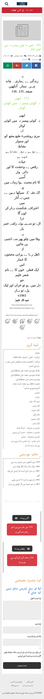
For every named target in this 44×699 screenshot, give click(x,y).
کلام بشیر (36, 406)
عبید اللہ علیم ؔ (31, 337)
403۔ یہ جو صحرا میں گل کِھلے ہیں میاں (24, 484)
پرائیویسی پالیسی (16, 681)
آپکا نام (38, 624)
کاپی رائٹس (29, 681)
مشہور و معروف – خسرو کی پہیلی (26, 432)
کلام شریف (35, 410)
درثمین (37, 392)
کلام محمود (35, 419)
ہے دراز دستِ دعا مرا (32, 445)
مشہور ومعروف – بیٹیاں (30, 437)
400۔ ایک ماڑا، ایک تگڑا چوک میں (26, 466)
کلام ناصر (36, 423)
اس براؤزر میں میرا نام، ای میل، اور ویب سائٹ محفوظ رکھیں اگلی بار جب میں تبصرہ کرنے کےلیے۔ (22, 654)
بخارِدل (37, 353)
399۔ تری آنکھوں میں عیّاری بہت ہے (25, 462)
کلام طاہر (36, 414)
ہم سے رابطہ (15, 685)
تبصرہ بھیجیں (18, 55)
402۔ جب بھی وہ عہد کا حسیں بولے (26, 480)
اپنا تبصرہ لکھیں (35, 598)
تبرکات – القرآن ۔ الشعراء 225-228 (26, 357)
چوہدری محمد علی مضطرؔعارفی (28, 379)
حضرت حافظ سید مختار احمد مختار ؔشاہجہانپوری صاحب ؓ (26, 386)
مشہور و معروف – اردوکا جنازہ (28, 428)
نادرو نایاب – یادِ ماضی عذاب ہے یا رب (25, 441)
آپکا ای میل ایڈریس (34, 636)
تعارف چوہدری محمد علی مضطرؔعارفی (25, 370)
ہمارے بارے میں (28, 685)
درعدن (37, 397)
